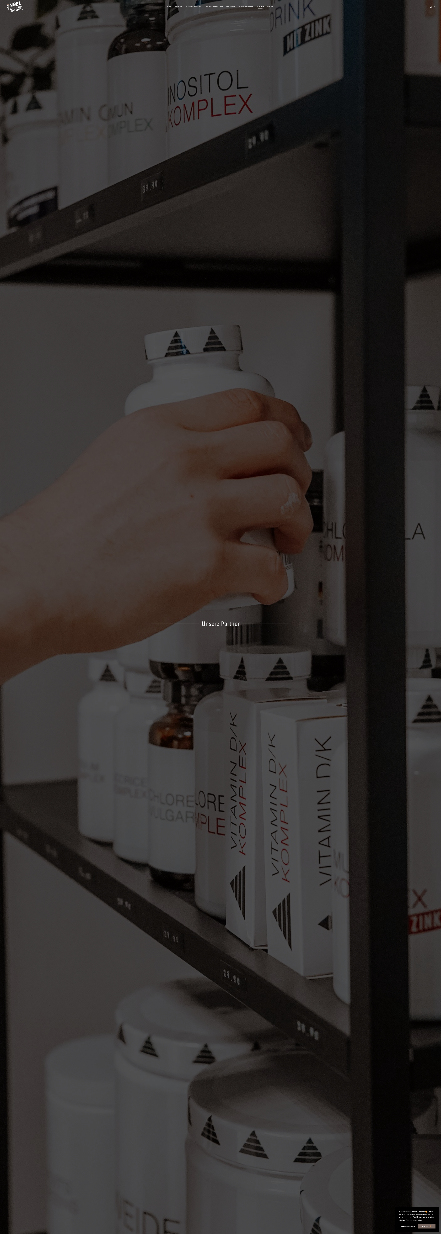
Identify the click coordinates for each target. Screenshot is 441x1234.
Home (169, 7)
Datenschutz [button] (418, 1220)
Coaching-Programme (214, 7)
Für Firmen (230, 7)
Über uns (178, 7)
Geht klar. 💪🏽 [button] (426, 1226)
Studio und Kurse (246, 7)
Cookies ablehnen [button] (408, 1226)
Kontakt (270, 7)
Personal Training (193, 7)
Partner (260, 7)
